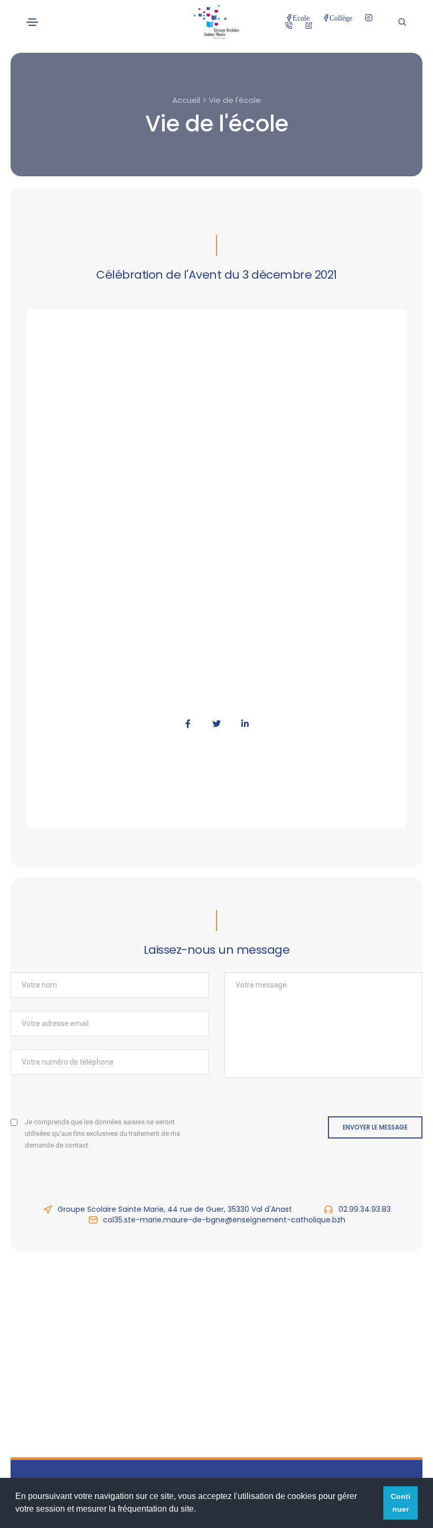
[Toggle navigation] (32, 22)
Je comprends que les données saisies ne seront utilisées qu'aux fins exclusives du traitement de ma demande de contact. (102, 1133)
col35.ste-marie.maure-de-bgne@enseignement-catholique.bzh (224, 1219)
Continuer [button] (400, 1502)
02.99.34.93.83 (364, 1209)
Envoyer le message (375, 1127)
